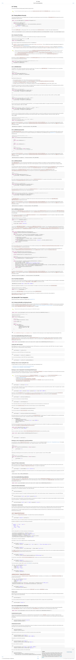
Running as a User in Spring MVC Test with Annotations (44, 305)
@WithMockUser (52, 132)
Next (73, 3)
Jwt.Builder (29, 563)
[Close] (73, 650)
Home (38, 658)
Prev (2, 3)
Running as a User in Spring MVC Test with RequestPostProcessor (23, 366)
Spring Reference (26, 45)
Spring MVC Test (32, 299)
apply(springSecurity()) (22, 377)
